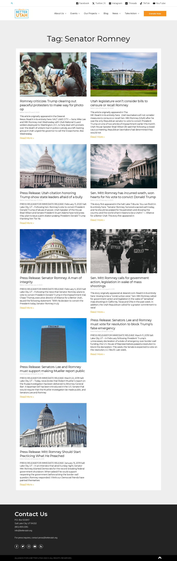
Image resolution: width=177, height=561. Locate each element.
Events (73, 13)
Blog (106, 13)
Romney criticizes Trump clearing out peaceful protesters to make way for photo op (51, 105)
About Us (59, 13)
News (115, 13)
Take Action (131, 13)
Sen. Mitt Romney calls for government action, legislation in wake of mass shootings (119, 282)
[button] (12, 3)
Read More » (27, 138)
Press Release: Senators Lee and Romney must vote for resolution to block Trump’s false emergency (121, 324)
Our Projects (90, 13)
